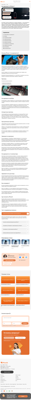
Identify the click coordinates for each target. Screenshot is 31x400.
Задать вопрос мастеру (9, 260)
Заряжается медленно (7, 42)
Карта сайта (13, 386)
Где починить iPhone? (7, 48)
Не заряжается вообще (7, 37)
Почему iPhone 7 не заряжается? (9, 34)
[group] (6, 243)
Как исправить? (6, 46)
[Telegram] (26, 257)
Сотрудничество (18, 379)
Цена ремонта (3, 379)
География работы (3, 380)
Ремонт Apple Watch (13, 384)
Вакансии (17, 377)
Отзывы (17, 376)
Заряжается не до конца (8, 45)
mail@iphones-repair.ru (5, 367)
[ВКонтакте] (20, 257)
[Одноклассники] (23, 257)
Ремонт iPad (7, 384)
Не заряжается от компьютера (9, 43)
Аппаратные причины (7, 39)
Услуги (2, 377)
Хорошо (22, 396)
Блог (16, 380)
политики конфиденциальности (20, 325)
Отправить (25, 323)
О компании (2, 376)
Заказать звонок (20, 337)
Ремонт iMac (24, 384)
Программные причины (7, 40)
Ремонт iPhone (3, 384)
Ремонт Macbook (19, 384)
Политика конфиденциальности (6, 386)
